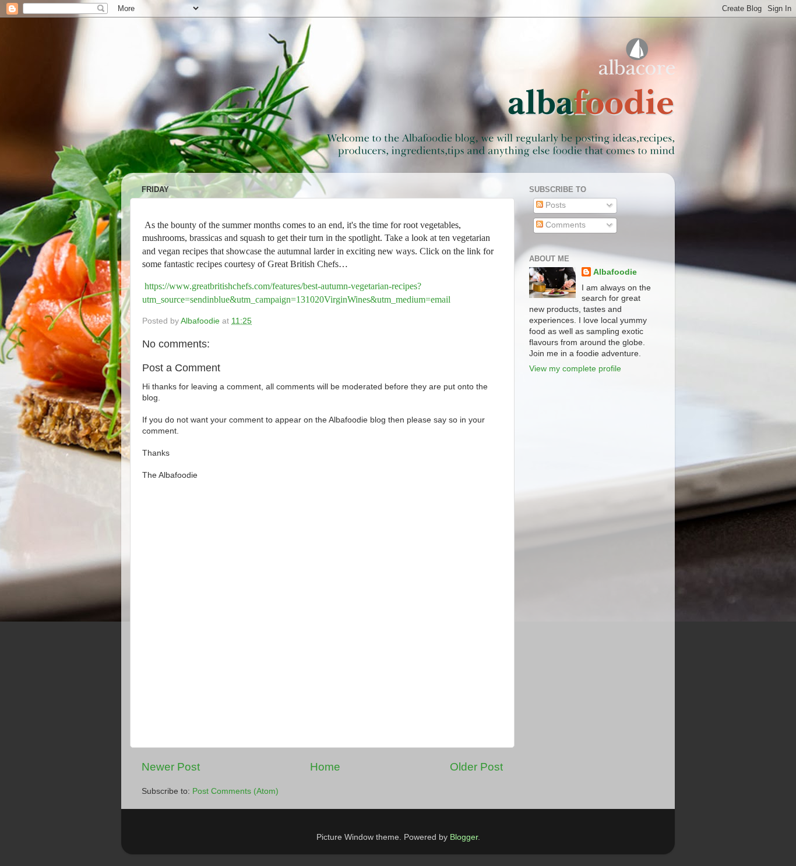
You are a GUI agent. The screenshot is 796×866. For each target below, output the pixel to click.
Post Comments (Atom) (235, 791)
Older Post (476, 767)
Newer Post (171, 767)
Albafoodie (615, 272)
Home (325, 767)
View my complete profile (575, 368)
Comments (564, 225)
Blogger (464, 837)
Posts (554, 205)
